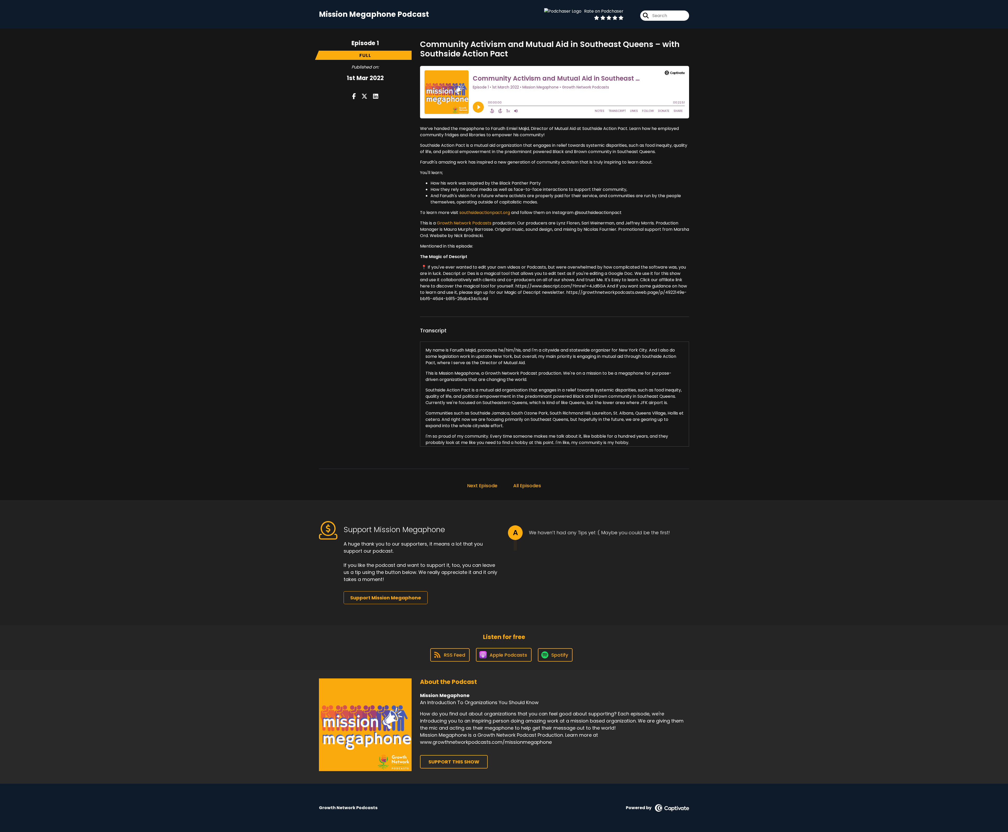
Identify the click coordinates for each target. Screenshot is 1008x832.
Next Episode (482, 485)
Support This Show (453, 761)
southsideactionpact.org (484, 213)
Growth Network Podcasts (464, 223)
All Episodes (527, 485)
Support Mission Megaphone (385, 597)
